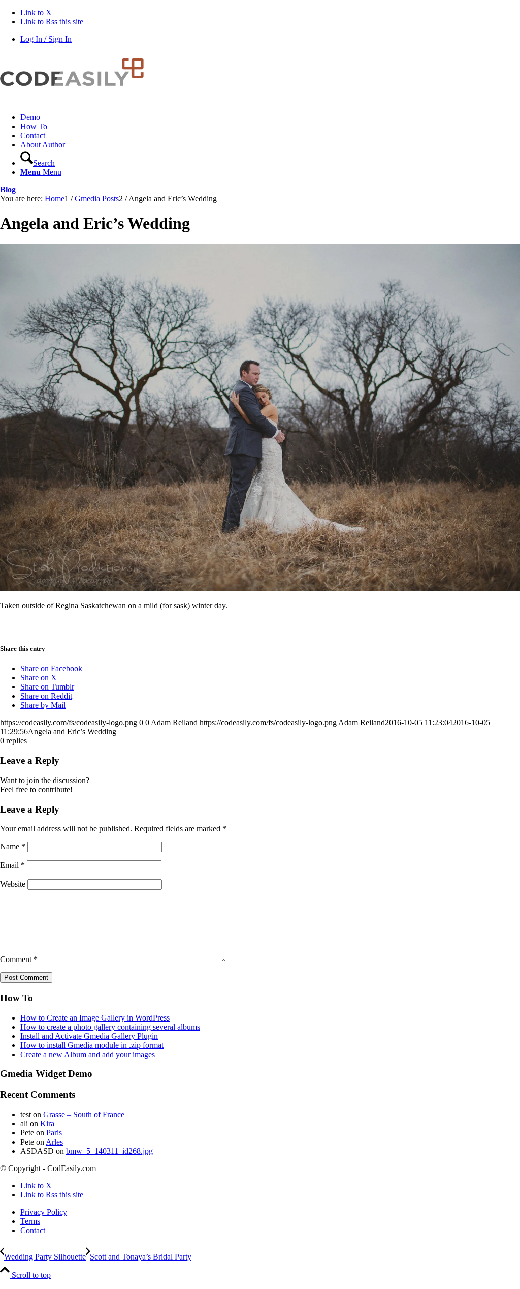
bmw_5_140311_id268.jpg (109, 1151)
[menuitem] (270, 117)
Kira (47, 1123)
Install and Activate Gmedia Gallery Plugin (89, 1036)
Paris (54, 1132)
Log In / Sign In (46, 39)
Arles (54, 1141)
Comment (19, 959)
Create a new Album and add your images (87, 1054)
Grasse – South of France (83, 1114)
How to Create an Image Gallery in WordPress (95, 1017)
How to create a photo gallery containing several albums (110, 1027)
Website (12, 884)
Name (12, 846)
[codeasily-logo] (76, 100)
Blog (8, 189)
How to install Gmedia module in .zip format (92, 1045)
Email (12, 865)
